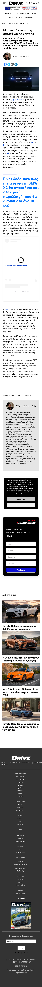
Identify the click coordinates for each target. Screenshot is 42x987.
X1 (8, 153)
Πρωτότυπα (20, 779)
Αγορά (20, 793)
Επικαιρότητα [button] (20, 773)
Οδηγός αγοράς (20, 868)
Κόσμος (20, 785)
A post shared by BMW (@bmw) (21, 292)
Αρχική (4, 23)
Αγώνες (27, 13)
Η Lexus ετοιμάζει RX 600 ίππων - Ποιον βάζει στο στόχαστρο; (20, 659)
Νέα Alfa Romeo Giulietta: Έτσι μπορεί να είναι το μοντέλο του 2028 (20, 692)
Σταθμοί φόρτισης (20, 841)
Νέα (20, 833)
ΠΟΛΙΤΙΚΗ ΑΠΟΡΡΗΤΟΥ (22, 962)
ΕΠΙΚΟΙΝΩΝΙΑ (26, 763)
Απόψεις (20, 796)
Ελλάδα (20, 782)
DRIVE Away (13, 17)
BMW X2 (14, 396)
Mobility (20, 838)
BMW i (21, 396)
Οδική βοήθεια (20, 885)
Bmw (6, 396)
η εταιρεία (18, 100)
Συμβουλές (20, 871)
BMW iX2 (29, 396)
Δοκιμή (20, 805)
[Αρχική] (15, 3)
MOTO (20, 861)
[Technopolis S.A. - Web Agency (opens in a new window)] (21, 973)
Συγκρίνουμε (20, 810)
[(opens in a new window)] (29, 3)
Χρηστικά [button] (20, 876)
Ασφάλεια (20, 790)
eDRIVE (21, 17)
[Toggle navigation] (4, 3)
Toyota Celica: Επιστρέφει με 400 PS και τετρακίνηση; (19, 627)
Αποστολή (20, 807)
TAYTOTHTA (38, 763)
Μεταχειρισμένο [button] (20, 865)
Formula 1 (20, 819)
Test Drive (20, 13)
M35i (7, 309)
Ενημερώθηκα (21, 505)
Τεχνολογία (20, 788)
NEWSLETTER (15, 763)
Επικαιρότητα (9, 13)
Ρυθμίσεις (21, 499)
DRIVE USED (29, 17)
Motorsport (20, 824)
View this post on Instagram (16, 265)
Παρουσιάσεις (20, 852)
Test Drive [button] (20, 801)
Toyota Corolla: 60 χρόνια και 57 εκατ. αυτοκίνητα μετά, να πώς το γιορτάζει (20, 726)
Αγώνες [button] (20, 815)
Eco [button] (20, 829)
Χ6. (4, 145)
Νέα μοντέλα (25, 23)
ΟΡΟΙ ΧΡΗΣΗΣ (29, 960)
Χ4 (32, 142)
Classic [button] (21, 846)
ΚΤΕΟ (20, 882)
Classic (35, 13)
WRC (20, 821)
